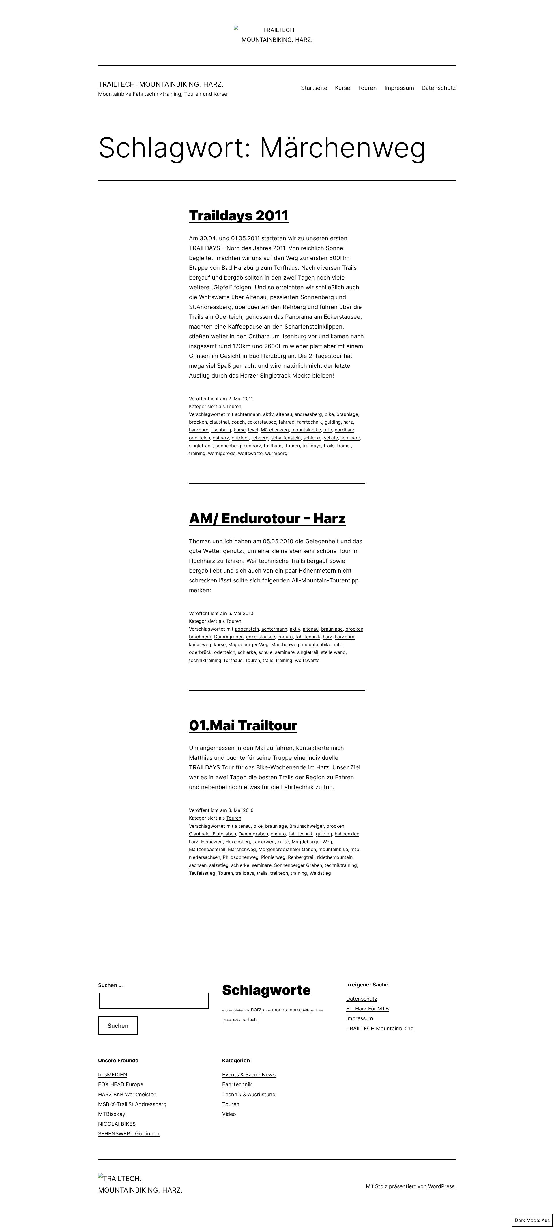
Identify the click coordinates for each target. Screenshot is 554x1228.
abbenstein (247, 629)
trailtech (279, 873)
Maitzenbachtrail (207, 849)
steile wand (333, 652)
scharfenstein (286, 438)
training (197, 453)
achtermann (248, 414)
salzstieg (219, 865)
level (253, 430)
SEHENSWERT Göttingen (129, 1134)
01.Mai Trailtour (243, 725)
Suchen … (110, 985)
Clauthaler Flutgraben (212, 834)
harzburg (199, 430)
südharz (252, 445)
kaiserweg (200, 644)
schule (331, 438)
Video (229, 1114)
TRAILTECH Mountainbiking (380, 1028)
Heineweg (212, 841)
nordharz (344, 430)
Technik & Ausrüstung (249, 1094)
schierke (312, 438)
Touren (367, 87)
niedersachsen (204, 857)
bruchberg (200, 637)
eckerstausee (261, 422)
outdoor (240, 438)
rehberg (260, 438)
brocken (198, 422)
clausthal (219, 422)
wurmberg (276, 453)
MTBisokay (111, 1114)
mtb (327, 430)
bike (329, 414)
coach (238, 422)
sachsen (198, 865)
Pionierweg (273, 857)
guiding (333, 422)
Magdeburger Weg (248, 644)
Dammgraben (229, 637)
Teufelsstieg (202, 873)
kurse (240, 430)
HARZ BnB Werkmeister (127, 1094)
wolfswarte (250, 453)
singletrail (307, 652)
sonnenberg (228, 445)
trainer (344, 445)
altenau (284, 414)
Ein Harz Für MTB (367, 1009)
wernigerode (221, 453)
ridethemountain (335, 857)
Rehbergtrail (301, 857)
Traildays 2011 (239, 215)
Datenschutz (439, 87)
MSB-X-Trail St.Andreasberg (132, 1104)
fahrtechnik (309, 422)
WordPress (441, 1186)
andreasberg (308, 414)
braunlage (347, 414)
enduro (285, 637)
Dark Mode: (527, 1220)
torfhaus (273, 445)
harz (348, 422)
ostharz (221, 438)
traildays (311, 445)
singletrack (201, 445)
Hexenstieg (237, 841)
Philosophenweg (241, 857)
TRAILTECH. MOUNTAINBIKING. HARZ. (161, 84)
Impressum (399, 87)
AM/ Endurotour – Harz (267, 518)
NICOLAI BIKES (117, 1124)
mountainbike (306, 430)
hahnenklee (347, 834)
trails (329, 445)
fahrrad (287, 422)
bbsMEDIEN (112, 1075)
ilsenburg (221, 430)
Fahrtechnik (237, 1084)
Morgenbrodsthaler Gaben (287, 849)
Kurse (342, 87)
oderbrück (200, 652)
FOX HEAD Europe (120, 1084)
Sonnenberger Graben (298, 865)
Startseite (314, 87)
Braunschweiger (306, 826)
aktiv (268, 414)
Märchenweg (275, 430)
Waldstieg (320, 873)
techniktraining (205, 660)
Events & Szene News (249, 1075)
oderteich (199, 438)
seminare (350, 438)
